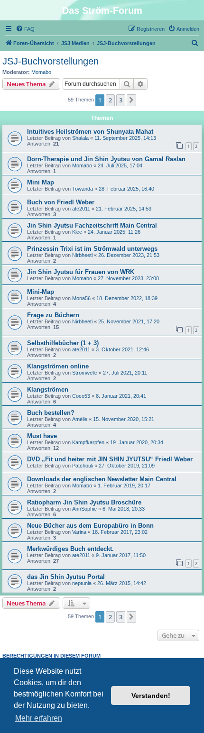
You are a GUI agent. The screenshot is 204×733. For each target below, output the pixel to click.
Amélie (79, 419)
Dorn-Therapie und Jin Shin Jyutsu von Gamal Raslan (106, 159)
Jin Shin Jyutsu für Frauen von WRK (80, 271)
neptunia (82, 583)
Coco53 (81, 396)
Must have (42, 436)
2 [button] (110, 100)
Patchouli (82, 465)
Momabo (41, 72)
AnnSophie (84, 509)
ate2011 (81, 208)
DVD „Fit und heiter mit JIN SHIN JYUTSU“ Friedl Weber (110, 459)
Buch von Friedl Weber (60, 202)
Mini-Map (40, 291)
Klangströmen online (58, 366)
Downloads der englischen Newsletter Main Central (101, 479)
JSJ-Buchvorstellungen (50, 61)
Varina (79, 532)
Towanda (82, 189)
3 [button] (120, 100)
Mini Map (40, 182)
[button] (131, 100)
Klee (77, 232)
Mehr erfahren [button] (38, 718)
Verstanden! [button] (150, 695)
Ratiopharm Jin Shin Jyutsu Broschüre (84, 502)
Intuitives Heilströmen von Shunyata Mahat (90, 131)
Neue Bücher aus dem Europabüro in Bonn (90, 525)
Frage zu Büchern (53, 315)
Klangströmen (47, 389)
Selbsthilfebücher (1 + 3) (63, 343)
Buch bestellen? (50, 412)
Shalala (80, 138)
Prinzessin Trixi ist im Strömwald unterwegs (92, 248)
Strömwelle (84, 373)
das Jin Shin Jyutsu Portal (66, 576)
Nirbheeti (82, 255)
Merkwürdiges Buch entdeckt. (70, 548)
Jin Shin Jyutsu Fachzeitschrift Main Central (92, 225)
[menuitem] (25, 29)
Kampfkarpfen (88, 442)
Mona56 (81, 298)
